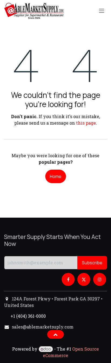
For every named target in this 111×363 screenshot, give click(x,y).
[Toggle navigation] (101, 10)
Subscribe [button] (92, 263)
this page (86, 123)
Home (55, 176)
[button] (55, 334)
